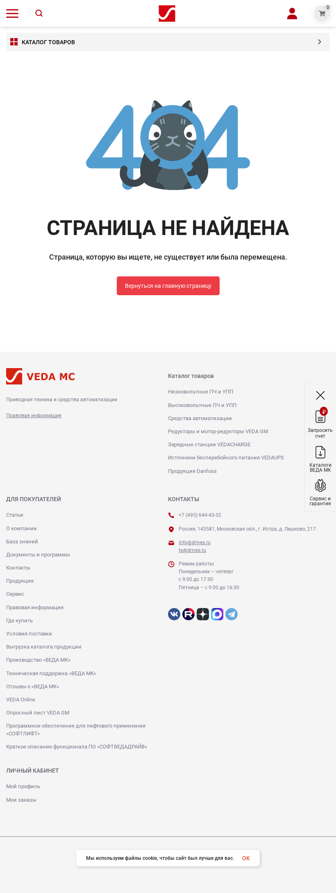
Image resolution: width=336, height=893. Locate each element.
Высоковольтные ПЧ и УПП (202, 405)
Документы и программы (38, 555)
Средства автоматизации (200, 418)
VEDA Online (20, 699)
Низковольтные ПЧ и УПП (200, 392)
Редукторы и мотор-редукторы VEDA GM (218, 431)
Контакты (18, 568)
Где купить (19, 620)
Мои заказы (21, 800)
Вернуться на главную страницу (168, 286)
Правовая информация (33, 415)
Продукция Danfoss (192, 471)
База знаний (22, 541)
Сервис (15, 594)
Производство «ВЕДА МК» (38, 660)
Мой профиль (23, 786)
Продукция (20, 581)
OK (246, 858)
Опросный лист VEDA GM (37, 713)
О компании (21, 528)
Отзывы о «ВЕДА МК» (32, 686)
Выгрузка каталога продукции (44, 647)
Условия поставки (29, 634)
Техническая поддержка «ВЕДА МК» (51, 673)
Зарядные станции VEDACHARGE (209, 444)
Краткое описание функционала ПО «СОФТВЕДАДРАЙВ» (76, 747)
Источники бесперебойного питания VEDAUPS (226, 457)
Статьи (14, 515)
